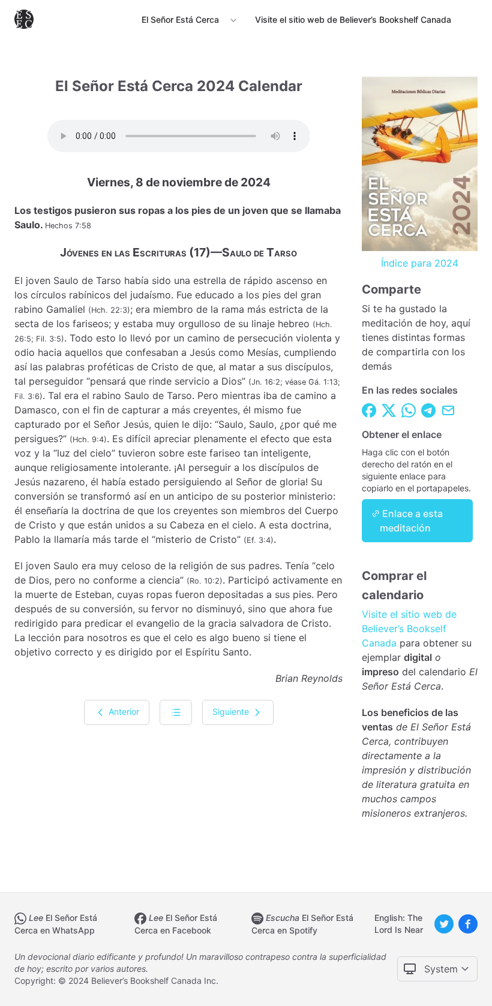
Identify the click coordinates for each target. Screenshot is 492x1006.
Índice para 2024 (419, 263)
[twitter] (444, 924)
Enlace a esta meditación (411, 520)
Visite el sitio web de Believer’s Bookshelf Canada (353, 19)
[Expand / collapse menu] (232, 19)
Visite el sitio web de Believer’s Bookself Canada (409, 628)
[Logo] (26, 19)
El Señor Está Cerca (180, 19)
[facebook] (468, 924)
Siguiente (231, 711)
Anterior (122, 711)
